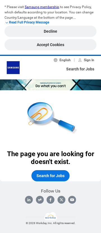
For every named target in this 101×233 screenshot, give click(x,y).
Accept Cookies (50, 44)
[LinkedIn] (29, 200)
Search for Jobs (80, 69)
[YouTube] (72, 200)
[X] (61, 200)
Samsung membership (42, 7)
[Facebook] (50, 200)
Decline (50, 31)
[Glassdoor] (40, 200)
